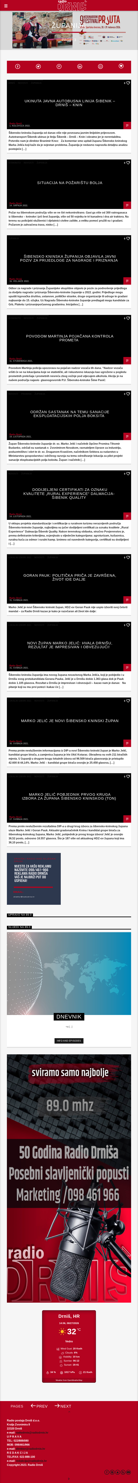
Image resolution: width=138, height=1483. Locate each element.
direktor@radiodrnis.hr (30, 1448)
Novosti (23, 83)
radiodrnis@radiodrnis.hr (32, 1432)
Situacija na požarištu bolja (69, 183)
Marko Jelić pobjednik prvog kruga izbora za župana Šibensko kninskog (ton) (69, 796)
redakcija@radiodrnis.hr (31, 1460)
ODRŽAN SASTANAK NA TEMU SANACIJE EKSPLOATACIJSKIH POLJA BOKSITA (70, 414)
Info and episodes (69, 1041)
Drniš (11, 83)
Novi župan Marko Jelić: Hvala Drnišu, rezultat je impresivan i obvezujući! (69, 645)
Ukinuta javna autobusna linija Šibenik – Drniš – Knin (70, 103)
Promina (26, 394)
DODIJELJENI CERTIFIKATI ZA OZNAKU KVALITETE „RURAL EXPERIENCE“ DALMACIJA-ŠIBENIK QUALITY (69, 494)
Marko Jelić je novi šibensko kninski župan (70, 721)
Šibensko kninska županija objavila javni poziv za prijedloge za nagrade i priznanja (69, 258)
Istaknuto (14, 163)
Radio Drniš (15, 123)
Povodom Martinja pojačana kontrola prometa (70, 338)
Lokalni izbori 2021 (19, 557)
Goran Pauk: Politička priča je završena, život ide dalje (69, 577)
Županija (36, 83)
